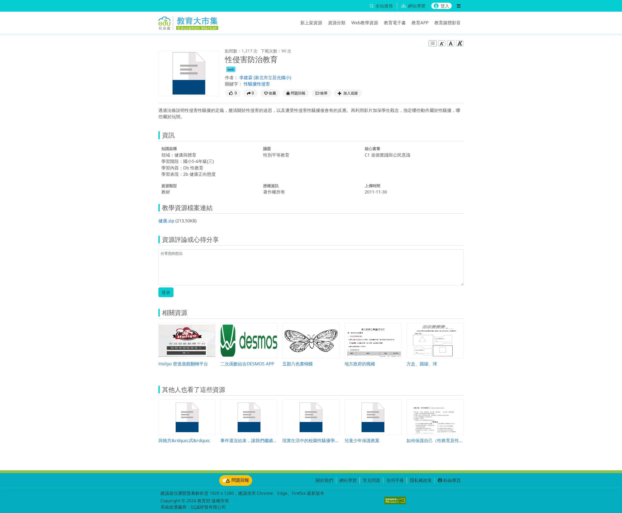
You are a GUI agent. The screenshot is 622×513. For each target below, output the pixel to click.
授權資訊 (271, 185)
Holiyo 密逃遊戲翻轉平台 (183, 364)
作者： (231, 77)
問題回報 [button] (298, 93)
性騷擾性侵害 (257, 84)
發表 (166, 292)
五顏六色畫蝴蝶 (297, 364)
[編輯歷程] (433, 43)
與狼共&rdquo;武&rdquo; (184, 440)
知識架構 (169, 148)
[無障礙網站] (395, 500)
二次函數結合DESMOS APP (247, 364)
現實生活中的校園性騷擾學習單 (310, 440)
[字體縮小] (442, 43)
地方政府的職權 (360, 364)
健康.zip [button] (166, 221)
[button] (270, 93)
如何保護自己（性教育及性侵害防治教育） (435, 440)
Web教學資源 (364, 22)
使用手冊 (395, 480)
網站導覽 (348, 480)
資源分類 (337, 22)
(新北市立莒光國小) (272, 77)
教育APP (420, 22)
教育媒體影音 (447, 22)
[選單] (459, 6)
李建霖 (246, 77)
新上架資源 (311, 22)
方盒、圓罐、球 (421, 364)
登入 (445, 6)
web (230, 69)
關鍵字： (233, 84)
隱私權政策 (421, 480)
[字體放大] (460, 43)
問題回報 (240, 480)
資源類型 (169, 185)
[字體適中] (451, 43)
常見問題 (371, 480)
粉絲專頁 (452, 480)
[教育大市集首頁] (188, 22)
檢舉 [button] (324, 93)
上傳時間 (372, 185)
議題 (267, 148)
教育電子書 (395, 22)
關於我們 (324, 480)
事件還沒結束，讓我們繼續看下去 (248, 440)
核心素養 (372, 148)
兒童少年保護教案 (362, 440)
